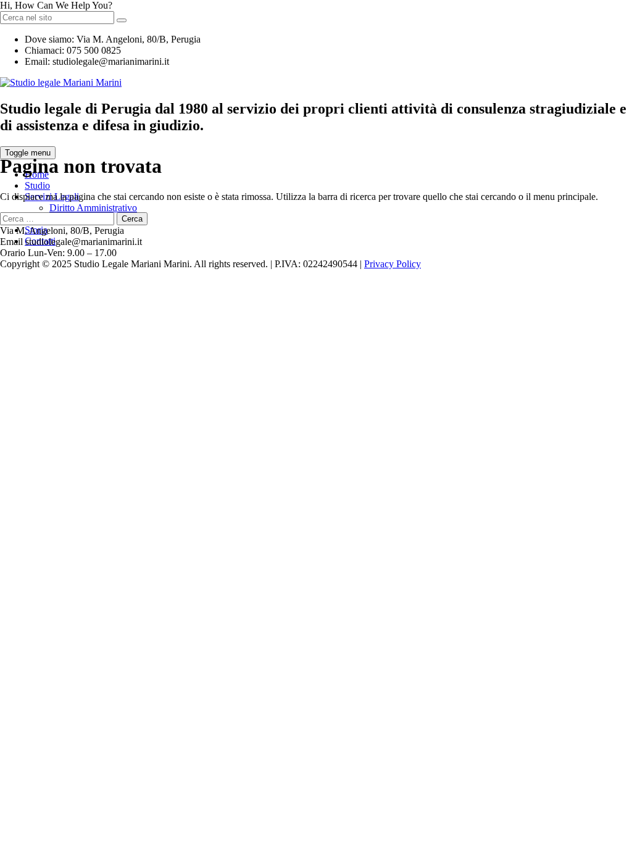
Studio (37, 185)
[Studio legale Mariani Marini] (61, 82)
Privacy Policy (392, 264)
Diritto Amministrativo (93, 207)
